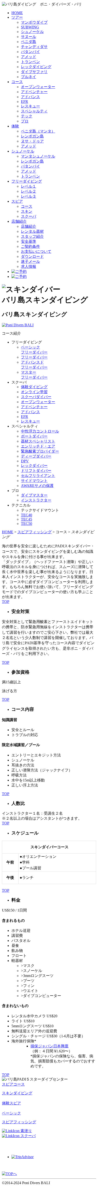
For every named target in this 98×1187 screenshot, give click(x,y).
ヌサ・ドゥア (32, 141)
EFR (24, 102)
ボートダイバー (34, 436)
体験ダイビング (34, 387)
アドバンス (30, 97)
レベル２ (28, 191)
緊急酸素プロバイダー (40, 451)
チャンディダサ (34, 47)
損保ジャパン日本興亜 (49, 1046)
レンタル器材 (32, 231)
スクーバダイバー (36, 397)
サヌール (28, 37)
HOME (17, 13)
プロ (25, 121)
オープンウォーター (38, 87)
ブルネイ (28, 77)
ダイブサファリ (34, 72)
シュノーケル (32, 32)
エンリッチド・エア (38, 446)
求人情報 (28, 266)
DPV (25, 461)
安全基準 (28, 241)
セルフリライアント (38, 476)
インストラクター (36, 500)
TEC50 (26, 524)
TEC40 (26, 515)
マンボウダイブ (34, 22)
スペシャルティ (34, 111)
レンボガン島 (32, 136)
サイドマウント (34, 481)
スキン (26, 211)
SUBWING (30, 27)
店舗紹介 (19, 221)
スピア (17, 201)
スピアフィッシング (34, 532)
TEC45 (26, 519)
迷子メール (30, 261)
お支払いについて (36, 251)
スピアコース (13, 1084)
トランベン (30, 62)
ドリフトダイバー (36, 471)
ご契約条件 (30, 246)
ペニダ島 (28, 42)
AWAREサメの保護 (37, 486)
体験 (15, 126)
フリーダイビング (26, 181)
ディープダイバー (36, 456)
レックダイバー (34, 466)
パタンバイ (30, 52)
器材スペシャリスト (38, 441)
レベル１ (28, 186)
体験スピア (11, 1103)
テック (26, 116)
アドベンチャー (34, 92)
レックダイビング (36, 67)
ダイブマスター (34, 495)
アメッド (28, 57)
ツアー (17, 17)
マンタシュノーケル (38, 156)
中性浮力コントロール (40, 431)
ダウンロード (32, 256)
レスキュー (30, 106)
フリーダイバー (34, 357)
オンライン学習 (34, 392)
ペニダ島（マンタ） (38, 131)
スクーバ (28, 216)
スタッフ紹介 (32, 236)
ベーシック (11, 1113)
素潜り (26, 1131)
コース (17, 82)
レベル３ (28, 196)
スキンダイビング (17, 1093)
